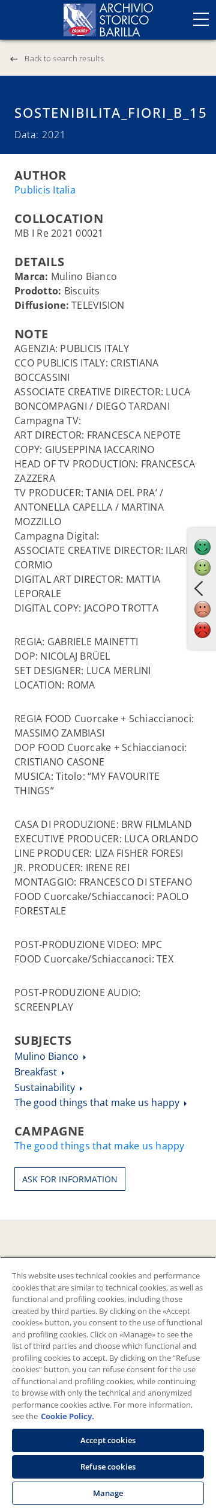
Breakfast (36, 1071)
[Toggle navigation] (201, 19)
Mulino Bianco (47, 1056)
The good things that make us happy (98, 1102)
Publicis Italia (45, 189)
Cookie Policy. (67, 1416)
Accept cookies (108, 1440)
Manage (108, 1493)
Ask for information (70, 1179)
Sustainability (45, 1087)
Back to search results (64, 58)
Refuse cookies (108, 1466)
